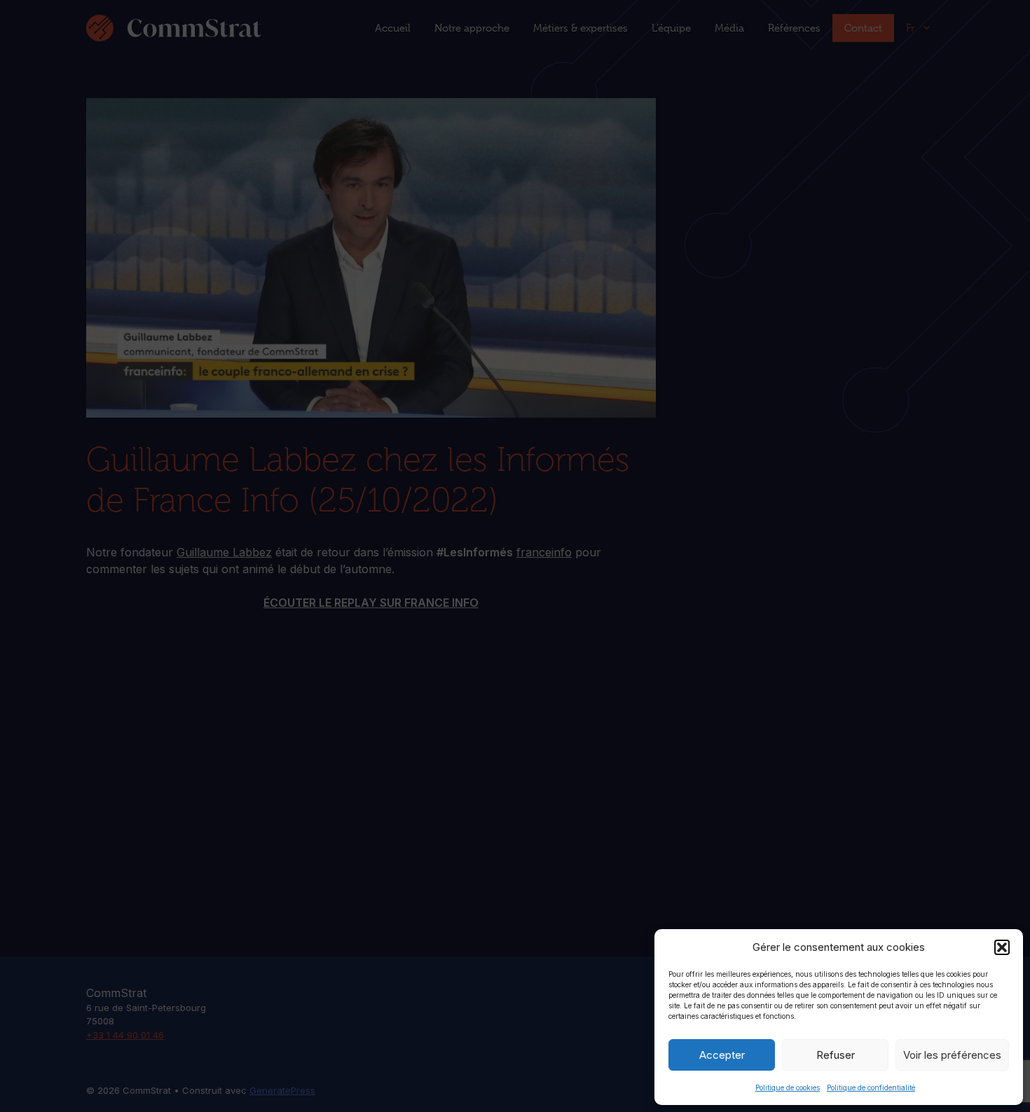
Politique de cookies (787, 1087)
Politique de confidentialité (871, 1087)
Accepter (722, 1055)
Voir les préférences (952, 1055)
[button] (1002, 947)
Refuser (835, 1055)
